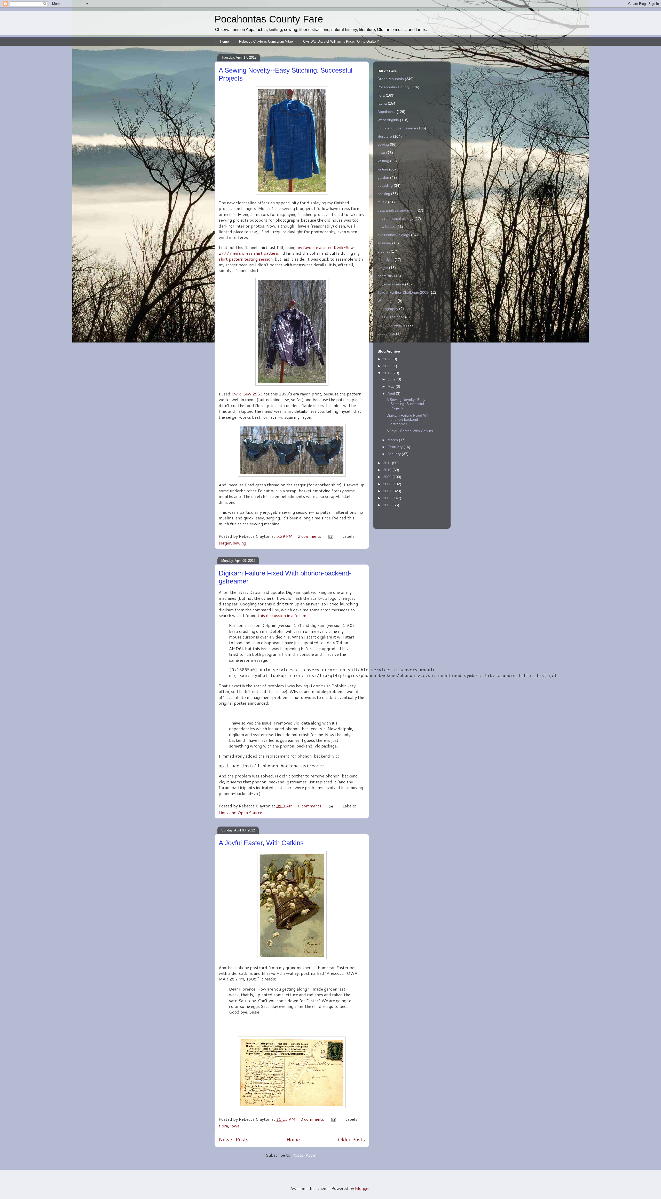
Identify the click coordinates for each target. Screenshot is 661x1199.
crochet (383, 251)
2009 (387, 477)
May (392, 386)
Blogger (362, 1188)
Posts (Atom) (305, 1155)
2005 (387, 505)
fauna (382, 103)
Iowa (234, 1126)
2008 (387, 484)
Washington (387, 301)
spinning (384, 243)
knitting (383, 161)
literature (384, 136)
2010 (387, 470)
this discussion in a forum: (282, 615)
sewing (239, 543)
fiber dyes (385, 260)
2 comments (309, 536)
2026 (387, 359)
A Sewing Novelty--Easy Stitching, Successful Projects (406, 404)
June (392, 379)
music (382, 202)
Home (224, 41)
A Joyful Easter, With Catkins (261, 843)
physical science (390, 284)
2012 (387, 373)
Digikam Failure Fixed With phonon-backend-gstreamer (408, 419)
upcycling (385, 185)
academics (386, 333)
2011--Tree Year (390, 317)
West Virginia (388, 120)
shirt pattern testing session (246, 259)
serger (225, 543)
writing (382, 169)
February (396, 447)
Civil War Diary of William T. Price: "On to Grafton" (341, 41)
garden (383, 177)
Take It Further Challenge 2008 (402, 292)
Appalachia (386, 112)
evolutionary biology (393, 235)
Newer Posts (233, 1139)
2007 (387, 491)
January (395, 454)
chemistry (385, 276)
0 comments (309, 806)
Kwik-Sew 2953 (247, 394)
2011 (387, 463)
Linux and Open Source (240, 812)
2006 (387, 498)
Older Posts (351, 1139)
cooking (383, 194)
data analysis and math (396, 210)
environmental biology (395, 218)
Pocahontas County (393, 87)
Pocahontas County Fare (269, 19)
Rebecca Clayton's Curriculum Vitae (266, 41)
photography (387, 309)
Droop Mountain (390, 79)
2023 (387, 366)
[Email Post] (330, 536)
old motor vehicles (392, 325)
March (393, 440)
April (392, 393)
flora (223, 1126)
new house (386, 226)
